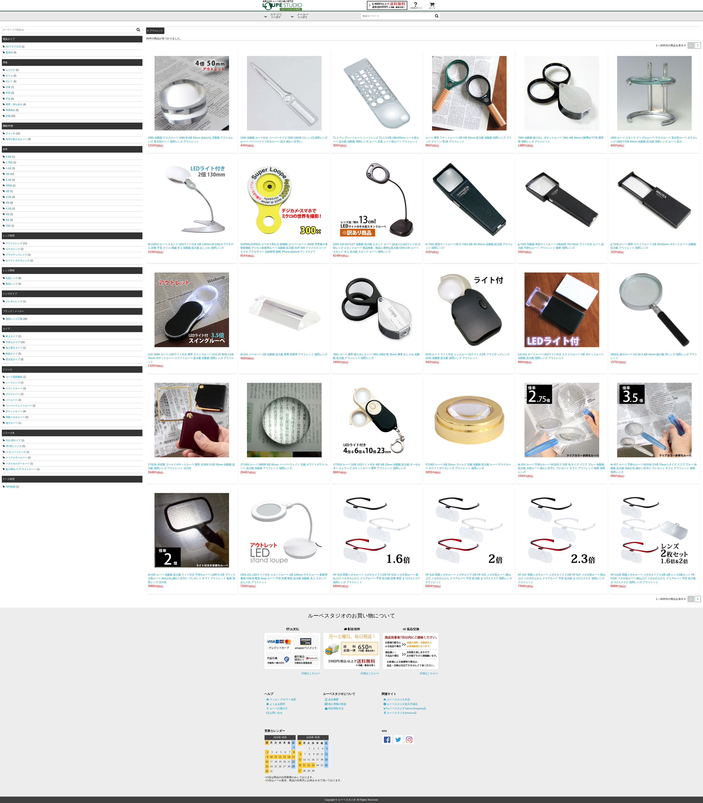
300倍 (9, 185)
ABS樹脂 (10, 486)
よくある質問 (277, 704)
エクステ (10, 70)
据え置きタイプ (14, 347)
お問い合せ (276, 712)
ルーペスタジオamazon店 (402, 712)
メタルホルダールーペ (17, 463)
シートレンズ (13, 382)
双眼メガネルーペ (15, 417)
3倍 (7, 191)
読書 (8, 116)
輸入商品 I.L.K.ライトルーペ (21, 469)
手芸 (8, 98)
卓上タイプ (12, 336)
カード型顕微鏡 (14, 377)
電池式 (9, 52)
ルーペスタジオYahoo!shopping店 (406, 708)
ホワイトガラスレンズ (17, 260)
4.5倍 (8, 208)
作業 (8, 87)
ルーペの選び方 (279, 708)
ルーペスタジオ (347, 799)
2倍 (7, 174)
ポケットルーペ (14, 411)
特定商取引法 (336, 708)
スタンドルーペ (14, 388)
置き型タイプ (13, 359)
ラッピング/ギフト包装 (283, 699)
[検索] (138, 30)
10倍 (8, 225)
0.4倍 (8, 156)
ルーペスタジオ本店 (398, 699)
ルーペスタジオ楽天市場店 (402, 704)
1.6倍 (8, 168)
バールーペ (12, 400)
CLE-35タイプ (13, 440)
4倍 (7, 202)
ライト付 (10, 133)
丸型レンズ (12, 278)
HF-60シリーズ (14, 446)
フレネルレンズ (14, 301)
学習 (8, 92)
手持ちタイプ (13, 342)
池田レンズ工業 (14, 319)
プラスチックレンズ (16, 254)
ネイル (9, 75)
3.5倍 (8, 197)
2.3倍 (8, 179)
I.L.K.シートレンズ (16, 452)
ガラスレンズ (13, 249)
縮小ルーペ (12, 422)
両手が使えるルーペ (16, 139)
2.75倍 (9, 162)
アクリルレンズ (14, 243)
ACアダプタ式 (13, 46)
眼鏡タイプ (12, 353)
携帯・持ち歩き (14, 104)
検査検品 (10, 110)
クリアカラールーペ (16, 457)
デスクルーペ (13, 394)
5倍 (7, 214)
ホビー (9, 81)
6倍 (7, 220)
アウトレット (156, 30)
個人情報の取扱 (337, 704)
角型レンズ (12, 283)
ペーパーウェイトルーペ (19, 405)
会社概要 (333, 699)
